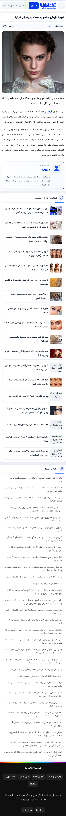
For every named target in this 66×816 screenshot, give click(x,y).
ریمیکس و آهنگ (54, 776)
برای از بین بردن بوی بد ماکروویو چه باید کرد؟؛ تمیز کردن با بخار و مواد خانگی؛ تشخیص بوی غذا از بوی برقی (33, 602)
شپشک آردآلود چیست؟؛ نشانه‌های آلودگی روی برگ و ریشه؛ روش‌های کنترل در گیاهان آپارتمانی (36, 509)
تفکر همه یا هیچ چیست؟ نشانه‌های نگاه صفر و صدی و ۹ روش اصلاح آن (34, 559)
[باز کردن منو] (61, 5)
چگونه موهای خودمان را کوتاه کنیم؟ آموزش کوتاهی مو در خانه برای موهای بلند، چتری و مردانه (34, 592)
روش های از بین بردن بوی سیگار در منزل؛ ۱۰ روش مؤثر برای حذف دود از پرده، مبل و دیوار (33, 641)
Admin (46, 170)
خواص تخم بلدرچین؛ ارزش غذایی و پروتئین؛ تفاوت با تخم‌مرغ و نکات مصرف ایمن (34, 684)
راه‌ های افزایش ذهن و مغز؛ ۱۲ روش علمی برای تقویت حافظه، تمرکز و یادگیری (35, 549)
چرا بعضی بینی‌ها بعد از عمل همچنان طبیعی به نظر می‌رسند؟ (35, 669)
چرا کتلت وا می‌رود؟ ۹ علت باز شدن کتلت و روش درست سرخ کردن (35, 621)
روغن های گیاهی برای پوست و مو (47, 583)
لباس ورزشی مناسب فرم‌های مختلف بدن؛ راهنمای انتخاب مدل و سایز (34, 479)
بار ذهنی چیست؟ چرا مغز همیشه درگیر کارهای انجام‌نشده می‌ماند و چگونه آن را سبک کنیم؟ (33, 568)
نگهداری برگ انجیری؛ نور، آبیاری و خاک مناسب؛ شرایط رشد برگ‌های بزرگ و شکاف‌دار (33, 519)
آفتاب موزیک (10, 776)
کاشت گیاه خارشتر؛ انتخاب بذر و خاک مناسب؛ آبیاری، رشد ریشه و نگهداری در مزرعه (34, 489)
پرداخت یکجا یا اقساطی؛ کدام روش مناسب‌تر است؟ (39, 676)
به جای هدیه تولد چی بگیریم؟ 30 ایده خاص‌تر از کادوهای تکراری (34, 577)
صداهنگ (33, 784)
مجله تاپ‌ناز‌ (48, 5)
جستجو (34, 5)
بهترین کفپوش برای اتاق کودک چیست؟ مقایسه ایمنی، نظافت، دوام (34, 529)
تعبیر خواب (24, 776)
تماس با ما (27, 810)
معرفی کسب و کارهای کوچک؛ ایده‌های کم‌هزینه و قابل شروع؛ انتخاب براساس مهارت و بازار (35, 734)
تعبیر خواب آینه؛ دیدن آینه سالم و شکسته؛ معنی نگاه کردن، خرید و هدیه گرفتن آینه (33, 754)
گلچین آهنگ (38, 776)
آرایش (50, 26)
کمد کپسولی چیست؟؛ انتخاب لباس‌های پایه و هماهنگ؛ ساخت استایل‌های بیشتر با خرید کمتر (35, 714)
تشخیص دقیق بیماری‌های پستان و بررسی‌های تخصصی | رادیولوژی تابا (37, 724)
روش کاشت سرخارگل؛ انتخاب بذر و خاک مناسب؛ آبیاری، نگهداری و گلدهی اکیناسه (33, 499)
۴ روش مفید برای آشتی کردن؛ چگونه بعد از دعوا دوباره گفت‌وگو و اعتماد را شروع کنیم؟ (34, 539)
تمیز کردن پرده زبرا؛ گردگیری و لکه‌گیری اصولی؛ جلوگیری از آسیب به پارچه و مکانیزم (33, 704)
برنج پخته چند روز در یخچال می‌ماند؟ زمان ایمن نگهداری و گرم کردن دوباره (34, 612)
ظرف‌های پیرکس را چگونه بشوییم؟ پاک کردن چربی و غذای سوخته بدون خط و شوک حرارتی (33, 631)
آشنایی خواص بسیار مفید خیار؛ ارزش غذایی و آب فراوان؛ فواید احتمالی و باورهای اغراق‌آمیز (35, 694)
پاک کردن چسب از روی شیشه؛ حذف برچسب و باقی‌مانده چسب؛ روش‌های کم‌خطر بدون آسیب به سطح (34, 661)
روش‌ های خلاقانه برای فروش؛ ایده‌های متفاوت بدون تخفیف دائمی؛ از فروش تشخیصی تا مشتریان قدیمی (36, 744)
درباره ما (39, 810)
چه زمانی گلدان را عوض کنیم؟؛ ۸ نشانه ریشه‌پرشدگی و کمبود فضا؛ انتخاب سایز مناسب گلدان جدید (33, 651)
